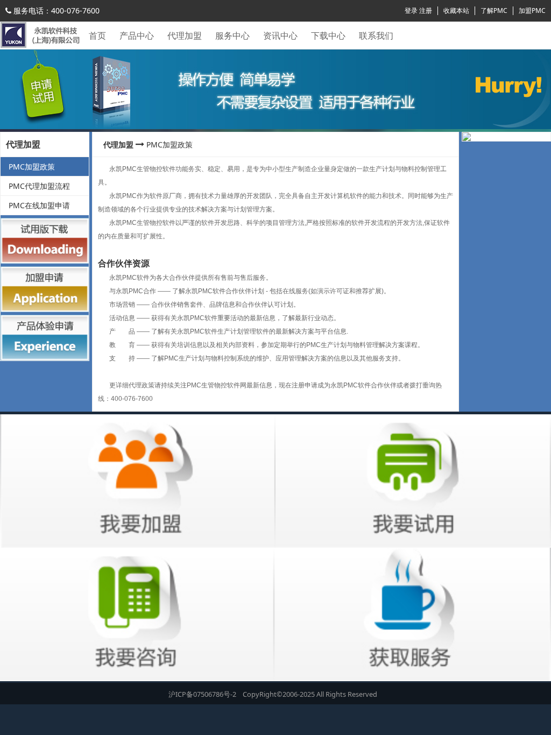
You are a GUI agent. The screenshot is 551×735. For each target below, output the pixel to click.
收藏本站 (456, 10)
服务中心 (232, 35)
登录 (411, 10)
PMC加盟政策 (32, 166)
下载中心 (328, 35)
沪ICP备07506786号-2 (203, 694)
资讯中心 (280, 35)
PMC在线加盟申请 (39, 205)
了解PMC (494, 10)
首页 (97, 35)
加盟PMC (532, 10)
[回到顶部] (537, 721)
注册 (425, 10)
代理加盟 (184, 35)
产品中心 (136, 35)
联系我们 (376, 35)
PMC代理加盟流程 (39, 186)
